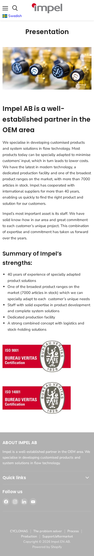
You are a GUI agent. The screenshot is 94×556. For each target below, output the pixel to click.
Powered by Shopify (47, 547)
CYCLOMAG (19, 531)
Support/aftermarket (57, 536)
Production (29, 536)
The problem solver (47, 531)
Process (73, 531)
